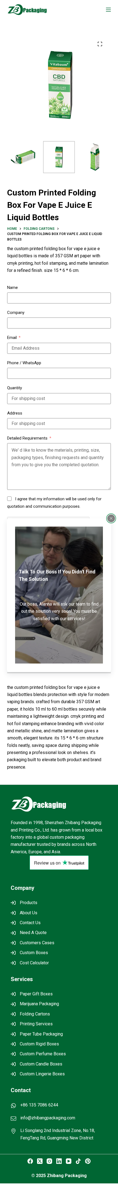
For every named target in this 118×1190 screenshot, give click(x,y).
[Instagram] (49, 1161)
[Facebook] (30, 1161)
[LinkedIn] (59, 1161)
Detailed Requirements (27, 438)
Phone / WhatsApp (24, 362)
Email (12, 337)
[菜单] (108, 9)
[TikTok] (78, 1161)
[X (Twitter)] (40, 1161)
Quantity (14, 387)
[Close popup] (111, 518)
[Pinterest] (88, 1161)
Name (12, 287)
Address (14, 413)
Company (15, 312)
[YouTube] (68, 1161)
